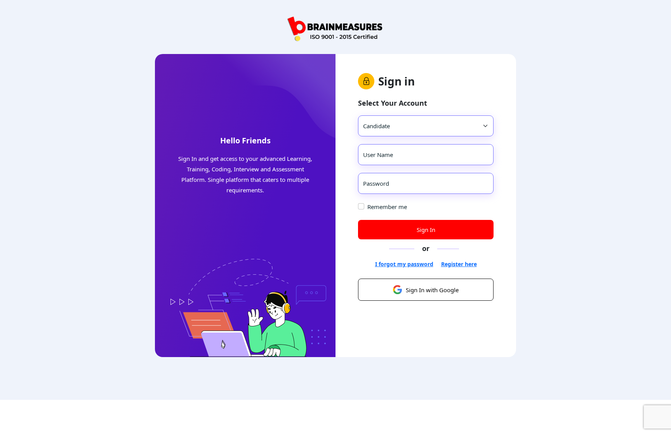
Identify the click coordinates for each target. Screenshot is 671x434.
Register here (459, 264)
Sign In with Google (432, 290)
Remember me (387, 207)
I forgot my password (404, 264)
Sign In (426, 230)
